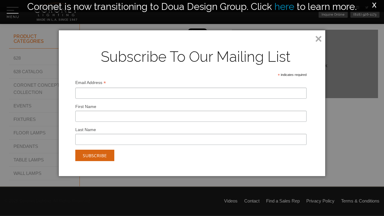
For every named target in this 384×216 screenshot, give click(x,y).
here (284, 6)
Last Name (85, 129)
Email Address (90, 83)
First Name (85, 106)
